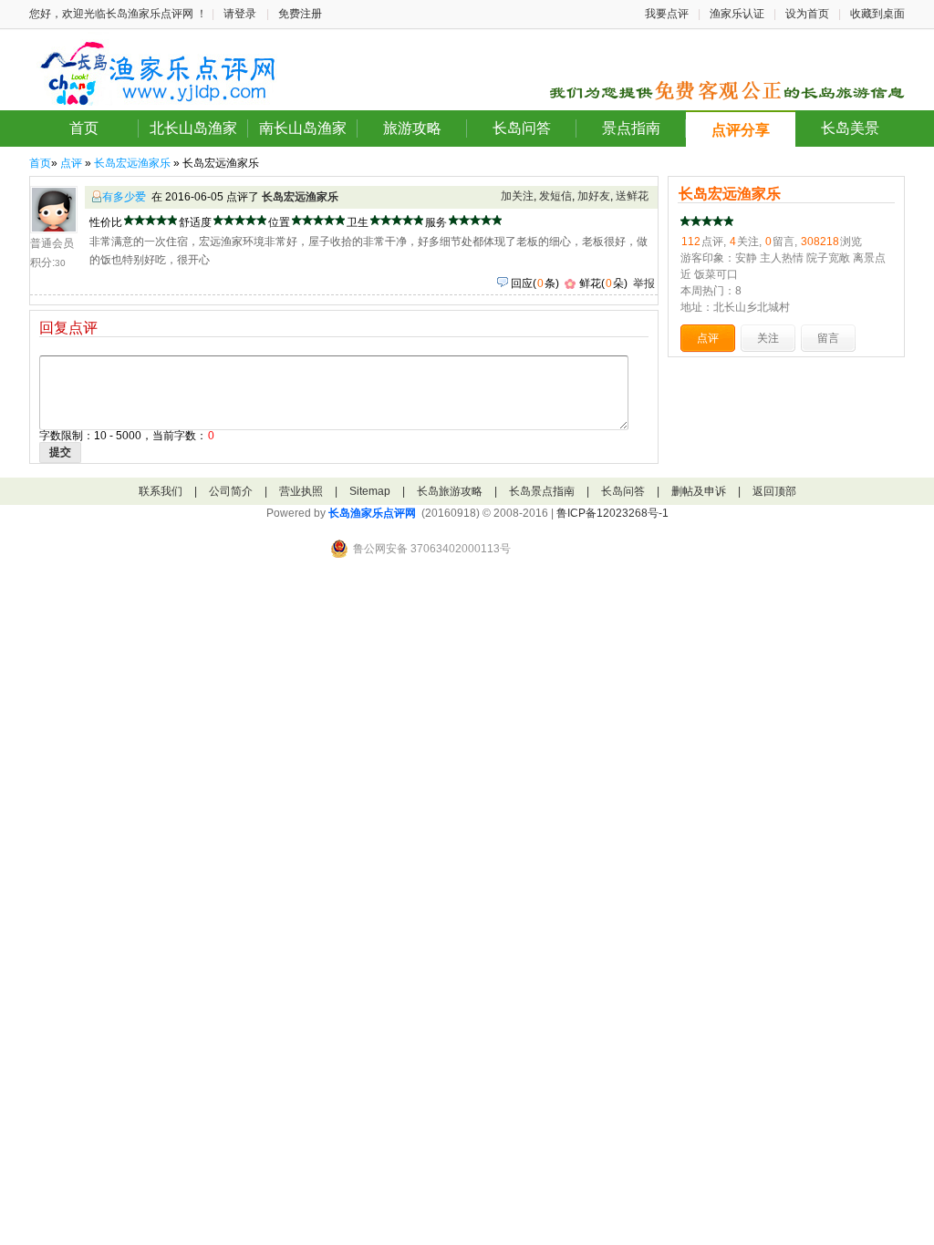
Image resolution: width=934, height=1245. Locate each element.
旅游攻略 (412, 128)
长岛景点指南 (542, 491)
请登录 (239, 13)
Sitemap (369, 491)
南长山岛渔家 (303, 128)
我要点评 (667, 13)
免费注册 (300, 13)
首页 (84, 128)
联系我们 (160, 491)
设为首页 (807, 13)
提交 (60, 452)
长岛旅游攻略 (450, 491)
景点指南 (631, 128)
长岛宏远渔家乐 (132, 163)
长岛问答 (522, 128)
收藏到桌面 (877, 13)
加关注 (517, 196)
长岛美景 (850, 128)
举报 (644, 283)
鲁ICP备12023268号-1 (612, 513)
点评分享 (740, 130)
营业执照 (301, 491)
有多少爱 (124, 196)
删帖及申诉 (698, 491)
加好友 (593, 196)
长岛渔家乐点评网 (372, 513)
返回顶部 (774, 491)
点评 (71, 163)
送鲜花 (632, 196)
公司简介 (231, 491)
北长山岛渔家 (193, 128)
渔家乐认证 (737, 13)
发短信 (555, 196)
